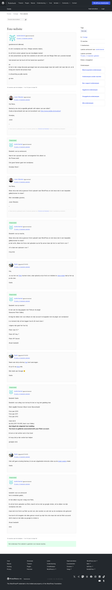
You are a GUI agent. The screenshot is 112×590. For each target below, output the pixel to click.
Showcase (30, 561)
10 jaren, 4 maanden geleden (24, 38)
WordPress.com (92, 561)
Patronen (29, 569)
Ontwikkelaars (51, 566)
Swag (69, 569)
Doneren (70, 566)
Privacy (9, 569)
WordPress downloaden (101, 3)
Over (8, 561)
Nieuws (9, 563)
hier (26, 362)
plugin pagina (62, 461)
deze (18, 367)
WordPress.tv (51, 569)
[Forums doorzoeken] (25, 19)
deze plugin (61, 275)
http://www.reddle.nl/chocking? (51, 111)
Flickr (20, 275)
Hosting (9, 566)
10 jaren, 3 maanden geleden (22, 484)
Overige (15, 14)
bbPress (90, 566)
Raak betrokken (71, 561)
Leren (48, 561)
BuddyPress (91, 569)
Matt (89, 563)
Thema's (29, 563)
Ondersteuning (51, 563)
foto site (83, 31)
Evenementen (71, 563)
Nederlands (27, 579)
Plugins (29, 566)
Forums (9, 9)
